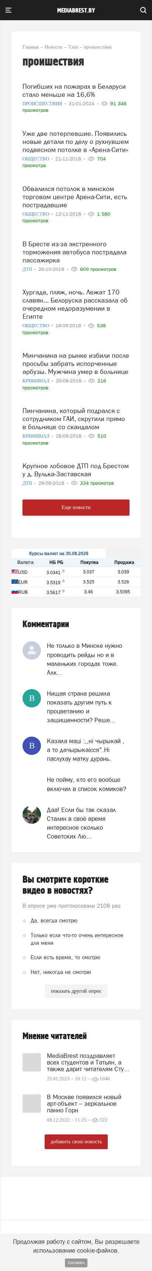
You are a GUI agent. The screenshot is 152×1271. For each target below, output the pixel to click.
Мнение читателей (55, 1036)
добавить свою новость (76, 1141)
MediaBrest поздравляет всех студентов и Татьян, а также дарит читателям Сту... (88, 1062)
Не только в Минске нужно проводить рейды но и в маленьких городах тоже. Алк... (84, 659)
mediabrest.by (76, 10)
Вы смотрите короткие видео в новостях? (65, 885)
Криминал (37, 381)
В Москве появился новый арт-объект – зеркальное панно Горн (84, 1103)
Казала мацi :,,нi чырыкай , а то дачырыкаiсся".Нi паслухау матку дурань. (85, 750)
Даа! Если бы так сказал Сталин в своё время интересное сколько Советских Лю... (81, 823)
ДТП (28, 269)
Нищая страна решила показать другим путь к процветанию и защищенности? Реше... (81, 707)
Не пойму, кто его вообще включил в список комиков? (86, 784)
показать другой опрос (76, 991)
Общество (36, 159)
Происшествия (43, 103)
